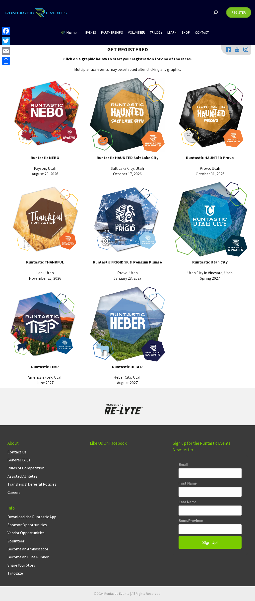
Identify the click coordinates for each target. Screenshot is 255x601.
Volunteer (15, 540)
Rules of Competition (25, 467)
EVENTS (90, 32)
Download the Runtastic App (31, 516)
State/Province (191, 520)
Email (183, 464)
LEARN (172, 32)
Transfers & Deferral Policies (31, 484)
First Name (188, 483)
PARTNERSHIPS (112, 32)
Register (239, 12)
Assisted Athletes (22, 476)
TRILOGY (156, 32)
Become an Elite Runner (28, 556)
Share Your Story (21, 565)
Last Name (187, 502)
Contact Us (16, 451)
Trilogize (15, 573)
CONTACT (202, 32)
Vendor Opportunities (26, 532)
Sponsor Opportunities (27, 524)
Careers (13, 492)
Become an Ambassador (27, 548)
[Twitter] (6, 41)
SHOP (186, 32)
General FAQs (18, 459)
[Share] (6, 61)
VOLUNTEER (136, 32)
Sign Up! (210, 542)
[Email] (6, 51)
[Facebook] (6, 31)
